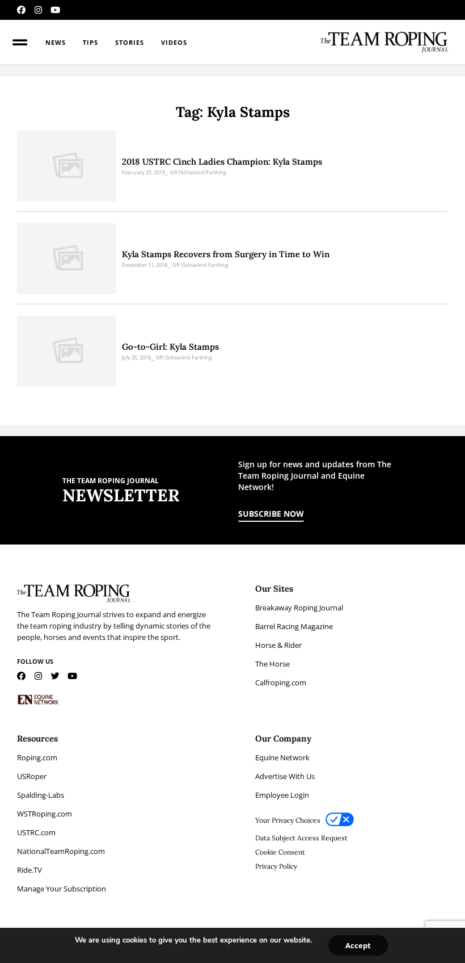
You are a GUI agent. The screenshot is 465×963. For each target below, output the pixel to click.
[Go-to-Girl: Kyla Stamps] (66, 351)
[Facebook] (21, 10)
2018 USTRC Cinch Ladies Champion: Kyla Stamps (222, 161)
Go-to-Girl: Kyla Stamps (170, 346)
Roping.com (37, 757)
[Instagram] (38, 10)
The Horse (272, 664)
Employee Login (282, 795)
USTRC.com (36, 832)
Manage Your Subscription (61, 889)
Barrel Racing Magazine (294, 626)
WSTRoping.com (44, 814)
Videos (174, 42)
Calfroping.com (280, 682)
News (55, 42)
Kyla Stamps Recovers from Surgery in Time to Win (225, 254)
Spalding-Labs (40, 795)
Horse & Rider (278, 645)
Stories (129, 42)
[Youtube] (55, 10)
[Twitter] (55, 676)
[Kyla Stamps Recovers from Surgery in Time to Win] (66, 258)
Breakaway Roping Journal (299, 607)
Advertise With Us (285, 776)
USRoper (31, 776)
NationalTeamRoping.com (61, 851)
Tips (90, 42)
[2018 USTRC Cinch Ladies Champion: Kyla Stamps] (66, 166)
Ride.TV (29, 870)
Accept (358, 945)
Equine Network (282, 757)
